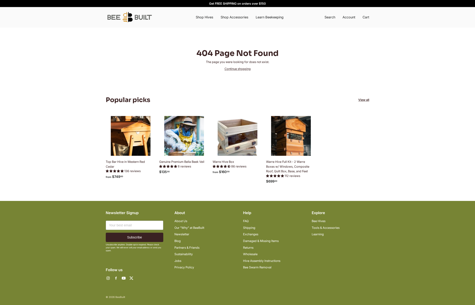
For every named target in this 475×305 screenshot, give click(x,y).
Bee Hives (318, 221)
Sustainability (183, 254)
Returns (248, 247)
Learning (318, 234)
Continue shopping (238, 69)
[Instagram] (108, 278)
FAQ (246, 221)
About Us (180, 221)
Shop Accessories (234, 17)
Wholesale (250, 254)
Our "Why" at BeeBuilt (189, 228)
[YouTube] (123, 278)
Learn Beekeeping (270, 17)
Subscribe (134, 237)
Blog (177, 241)
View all (363, 100)
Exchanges (250, 234)
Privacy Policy (184, 267)
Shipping (249, 228)
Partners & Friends (186, 247)
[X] (131, 278)
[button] (115, 171)
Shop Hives (204, 17)
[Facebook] (116, 278)
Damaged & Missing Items (261, 241)
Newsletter (181, 234)
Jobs (177, 261)
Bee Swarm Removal (257, 267)
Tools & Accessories (326, 228)
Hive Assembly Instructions (261, 261)
